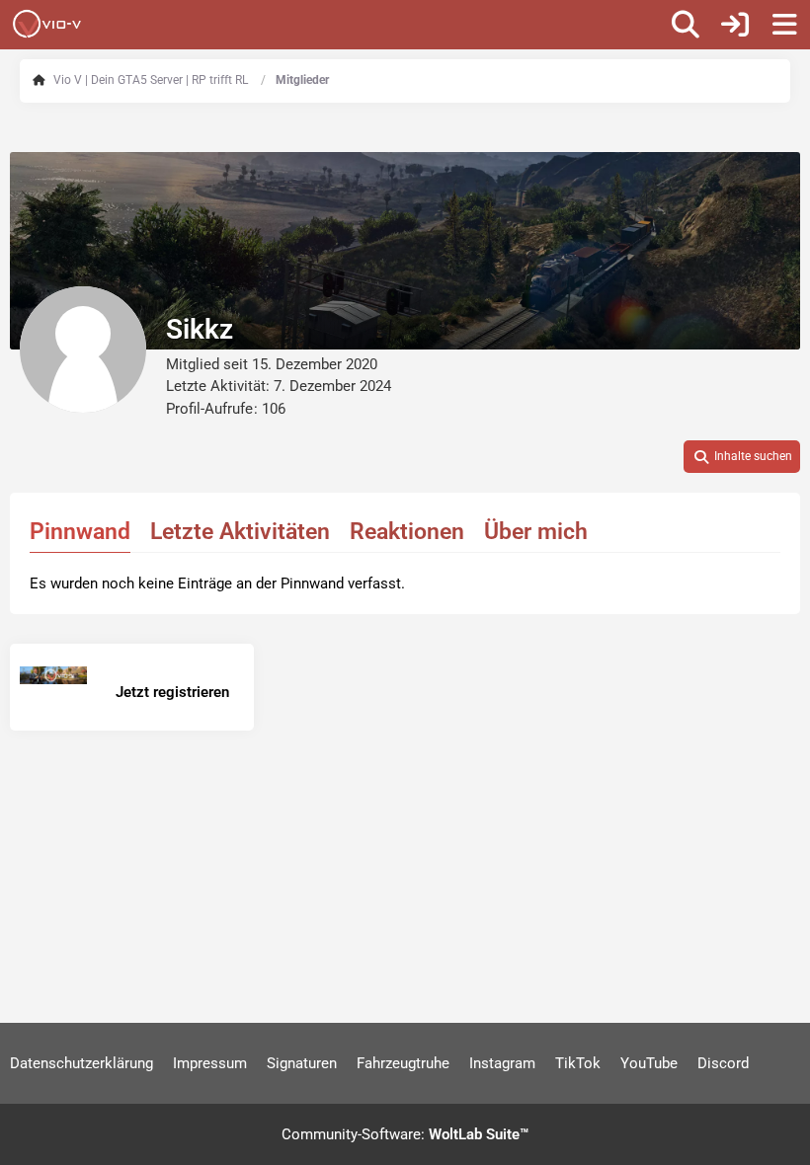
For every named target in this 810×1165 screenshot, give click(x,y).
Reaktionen (407, 531)
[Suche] (685, 24)
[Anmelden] (735, 24)
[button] (742, 457)
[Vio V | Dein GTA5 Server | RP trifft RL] (47, 23)
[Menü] (784, 24)
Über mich (536, 531)
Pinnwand (80, 531)
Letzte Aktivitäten (240, 531)
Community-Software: (405, 1134)
